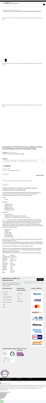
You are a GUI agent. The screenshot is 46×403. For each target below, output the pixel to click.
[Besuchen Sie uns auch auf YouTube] (3, 366)
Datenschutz (19, 293)
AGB (18, 296)
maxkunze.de (25, 378)
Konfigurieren (2, 395)
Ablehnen (2, 397)
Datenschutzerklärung (27, 282)
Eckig (11, 261)
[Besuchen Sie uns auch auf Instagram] (3, 367)
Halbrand (12, 260)
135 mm (11, 258)
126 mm (11, 263)
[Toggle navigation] (2, 3)
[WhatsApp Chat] (1, 401)
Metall (15, 256)
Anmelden (40, 279)
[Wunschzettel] (43, 3)
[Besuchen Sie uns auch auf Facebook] (3, 364)
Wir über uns (5, 292)
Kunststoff (12, 256)
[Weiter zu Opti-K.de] (5, 373)
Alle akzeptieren (3, 393)
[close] (3, 15)
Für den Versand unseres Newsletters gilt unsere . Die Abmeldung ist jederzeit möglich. (33, 282)
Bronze (13, 255)
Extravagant (12, 271)
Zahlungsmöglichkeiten (7, 297)
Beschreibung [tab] (5, 184)
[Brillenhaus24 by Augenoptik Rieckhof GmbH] (11, 3)
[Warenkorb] (44, 3)
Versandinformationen (7, 299)
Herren (11, 264)
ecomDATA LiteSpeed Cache (38, 378)
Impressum (19, 298)
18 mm (11, 269)
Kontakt (4, 307)
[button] (42, 3)
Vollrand (15, 260)
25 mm (11, 267)
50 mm (11, 266)
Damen (14, 264)
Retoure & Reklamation (7, 302)
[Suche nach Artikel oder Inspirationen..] (44, 4)
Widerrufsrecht (20, 301)
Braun (11, 255)
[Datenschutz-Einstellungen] (0, 399)
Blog (4, 304)
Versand (12, 170)
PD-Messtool (5, 294)
